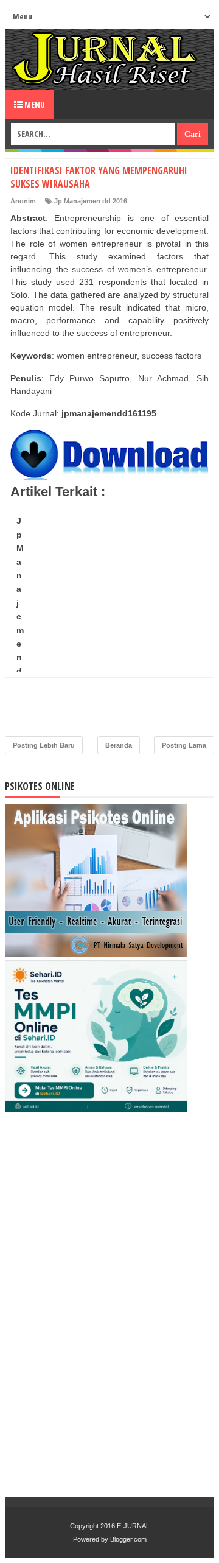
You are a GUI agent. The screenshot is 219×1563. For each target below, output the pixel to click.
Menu (34, 104)
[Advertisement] (109, 620)
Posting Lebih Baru (44, 745)
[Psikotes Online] (96, 953)
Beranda (118, 745)
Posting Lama (184, 745)
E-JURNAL (133, 1526)
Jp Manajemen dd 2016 (90, 201)
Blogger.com (128, 1539)
